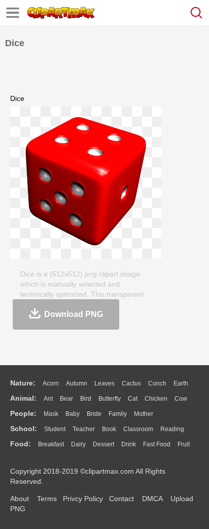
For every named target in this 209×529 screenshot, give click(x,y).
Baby (72, 413)
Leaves (104, 383)
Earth (180, 383)
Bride (94, 413)
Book (109, 429)
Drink (128, 444)
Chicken (156, 398)
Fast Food (156, 444)
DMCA (152, 499)
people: (23, 413)
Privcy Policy (83, 499)
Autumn (76, 383)
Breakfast (51, 444)
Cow (181, 398)
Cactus (131, 383)
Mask (51, 413)
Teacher (84, 429)
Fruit (184, 444)
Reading (172, 429)
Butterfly (109, 398)
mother (143, 413)
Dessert (103, 444)
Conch (157, 383)
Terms (47, 499)
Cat (132, 398)
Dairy (78, 444)
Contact (121, 499)
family (118, 413)
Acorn (51, 383)
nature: (23, 383)
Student (54, 429)
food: (20, 444)
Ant (48, 398)
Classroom (138, 429)
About (19, 499)
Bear (66, 398)
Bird (85, 398)
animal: (23, 398)
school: (23, 429)
